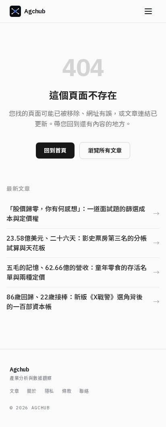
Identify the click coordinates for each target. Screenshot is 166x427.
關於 (31, 391)
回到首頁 (55, 150)
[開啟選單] (148, 11)
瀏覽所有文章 (105, 150)
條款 (66, 391)
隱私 (49, 391)
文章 (14, 391)
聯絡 (84, 391)
